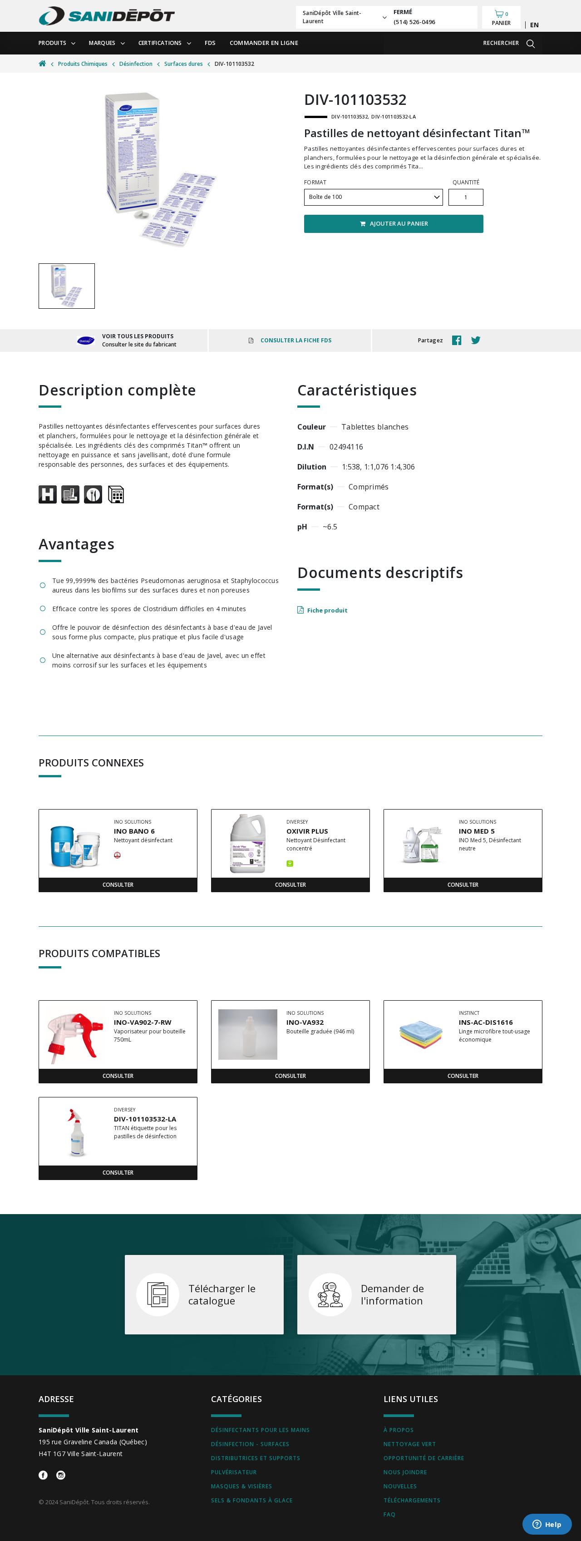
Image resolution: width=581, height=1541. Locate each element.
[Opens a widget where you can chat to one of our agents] (547, 1525)
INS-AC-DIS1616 (486, 1022)
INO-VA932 (305, 1022)
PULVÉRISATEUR (234, 1472)
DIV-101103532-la (145, 1118)
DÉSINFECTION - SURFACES (250, 1444)
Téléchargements (412, 1500)
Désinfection (136, 64)
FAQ (390, 1514)
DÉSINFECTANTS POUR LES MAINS (260, 1430)
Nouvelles (400, 1486)
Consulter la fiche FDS (296, 340)
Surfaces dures (183, 64)
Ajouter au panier (399, 223)
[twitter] (478, 340)
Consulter (118, 885)
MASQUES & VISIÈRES (241, 1486)
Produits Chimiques (83, 64)
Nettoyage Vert (410, 1444)
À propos (399, 1430)
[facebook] (459, 340)
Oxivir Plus (307, 830)
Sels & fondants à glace (252, 1500)
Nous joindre (405, 1472)
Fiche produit (327, 610)
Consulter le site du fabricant (139, 344)
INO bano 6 (134, 830)
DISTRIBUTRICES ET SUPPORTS (255, 1458)
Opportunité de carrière (424, 1458)
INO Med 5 (477, 830)
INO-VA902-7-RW (143, 1022)
